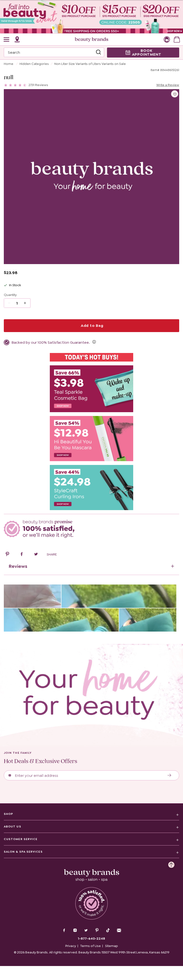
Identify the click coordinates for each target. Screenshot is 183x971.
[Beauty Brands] (91, 39)
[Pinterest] (97, 931)
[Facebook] (64, 931)
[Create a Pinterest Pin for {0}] (7, 555)
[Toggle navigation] (6, 39)
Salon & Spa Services (23, 852)
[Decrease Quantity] (26, 303)
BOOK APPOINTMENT (146, 52)
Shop (8, 814)
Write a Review (167, 85)
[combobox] (54, 52)
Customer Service (20, 839)
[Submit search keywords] (98, 52)
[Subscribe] (169, 775)
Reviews (18, 566)
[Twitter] (86, 931)
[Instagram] (75, 931)
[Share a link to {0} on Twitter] (36, 555)
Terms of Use (90, 946)
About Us (12, 826)
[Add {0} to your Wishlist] (174, 93)
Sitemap (111, 946)
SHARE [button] (52, 554)
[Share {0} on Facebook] (21, 555)
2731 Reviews (38, 85)
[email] (119, 930)
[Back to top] (171, 863)
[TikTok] (108, 930)
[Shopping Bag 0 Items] (177, 39)
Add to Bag (91, 325)
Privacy (70, 946)
